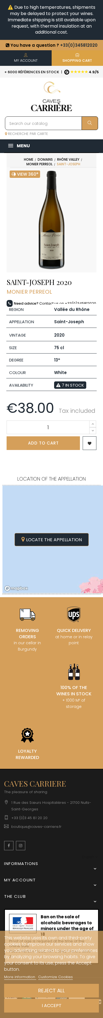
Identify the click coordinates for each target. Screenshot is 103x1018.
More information (20, 976)
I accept (52, 1005)
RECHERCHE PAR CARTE (27, 133)
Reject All (51, 990)
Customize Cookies (55, 976)
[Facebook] (8, 845)
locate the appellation (54, 540)
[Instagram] (20, 845)
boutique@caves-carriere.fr (36, 826)
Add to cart (43, 443)
